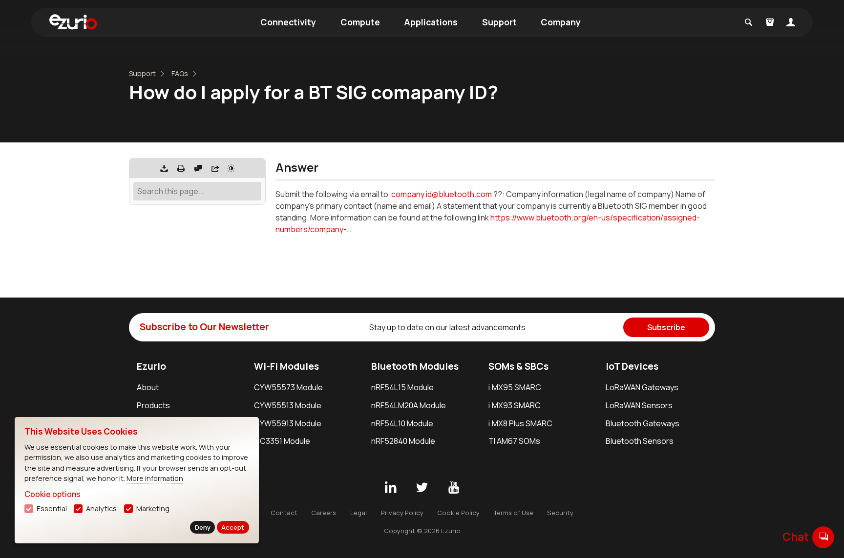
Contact (284, 512)
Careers (323, 512)
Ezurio (151, 366)
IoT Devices (632, 366)
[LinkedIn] (390, 487)
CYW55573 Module (288, 387)
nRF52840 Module (403, 441)
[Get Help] (198, 168)
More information (155, 478)
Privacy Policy (402, 512)
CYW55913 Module (287, 423)
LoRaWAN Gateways (642, 387)
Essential (52, 508)
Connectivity (288, 22)
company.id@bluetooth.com (441, 194)
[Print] (181, 168)
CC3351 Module (282, 441)
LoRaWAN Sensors (639, 405)
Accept (232, 527)
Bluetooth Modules (415, 366)
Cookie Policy (458, 512)
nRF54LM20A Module (408, 405)
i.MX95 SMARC (514, 387)
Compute (360, 22)
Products (153, 405)
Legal (358, 512)
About (148, 387)
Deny (203, 527)
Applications (431, 22)
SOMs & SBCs (518, 366)
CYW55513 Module (287, 405)
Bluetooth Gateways (642, 423)
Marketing (152, 508)
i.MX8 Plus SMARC (520, 423)
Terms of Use (513, 512)
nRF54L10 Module (402, 423)
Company (561, 22)
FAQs (179, 73)
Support (499, 22)
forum (823, 536)
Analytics (101, 508)
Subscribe (666, 327)
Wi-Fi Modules (286, 366)
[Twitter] (422, 487)
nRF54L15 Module (402, 387)
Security (560, 512)
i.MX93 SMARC (514, 405)
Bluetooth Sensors (640, 441)
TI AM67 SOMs (514, 441)
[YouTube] (454, 487)
